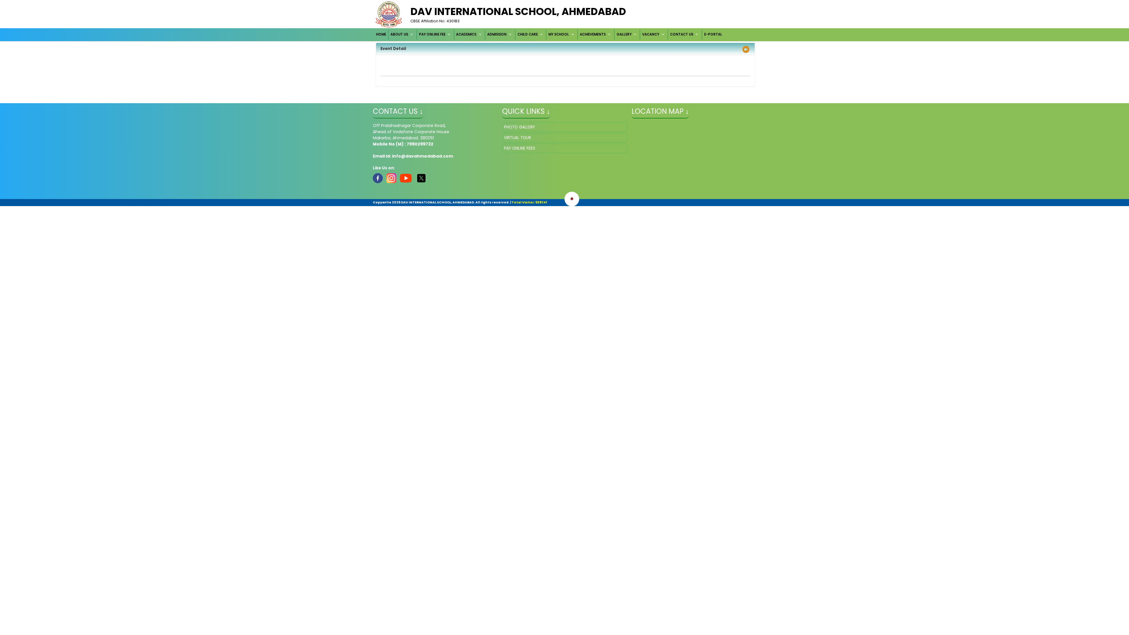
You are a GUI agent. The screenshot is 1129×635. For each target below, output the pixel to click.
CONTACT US (681, 34)
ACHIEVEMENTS (593, 34)
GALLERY (624, 34)
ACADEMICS (466, 34)
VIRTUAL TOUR (517, 138)
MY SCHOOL (558, 34)
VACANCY (650, 34)
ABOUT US (399, 34)
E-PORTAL (713, 34)
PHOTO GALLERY (519, 127)
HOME (381, 34)
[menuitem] (381, 34)
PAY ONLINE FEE (432, 34)
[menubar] (549, 34)
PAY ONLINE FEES (519, 148)
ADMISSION (497, 34)
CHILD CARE (527, 34)
